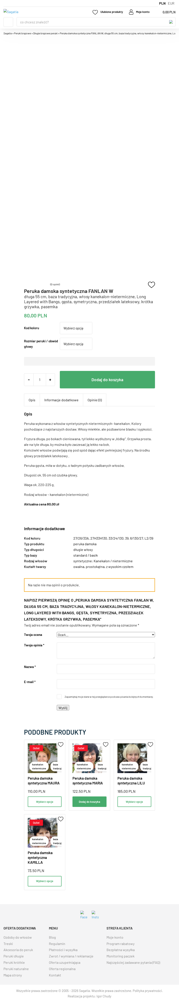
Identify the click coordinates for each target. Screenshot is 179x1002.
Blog (52, 937)
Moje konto (115, 937)
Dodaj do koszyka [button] (89, 801)
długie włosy (83, 549)
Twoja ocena (33, 635)
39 (127, 538)
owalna (78, 566)
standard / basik (85, 555)
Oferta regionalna (62, 969)
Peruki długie (13, 956)
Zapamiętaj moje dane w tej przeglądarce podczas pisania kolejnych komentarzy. (109, 696)
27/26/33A (81, 538)
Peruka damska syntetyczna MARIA (87, 780)
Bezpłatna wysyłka (121, 950)
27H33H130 (98, 538)
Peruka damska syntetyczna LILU (131, 780)
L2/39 (149, 538)
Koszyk (165, 12)
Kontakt (55, 975)
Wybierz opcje (44, 801)
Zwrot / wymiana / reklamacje (71, 956)
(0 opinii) (55, 284)
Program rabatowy (120, 943)
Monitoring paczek (120, 956)
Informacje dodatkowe (61, 400)
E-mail (30, 682)
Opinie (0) (95, 400)
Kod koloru (31, 328)
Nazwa (30, 667)
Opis (32, 400)
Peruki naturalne (16, 969)
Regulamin (57, 943)
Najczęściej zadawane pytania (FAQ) (133, 962)
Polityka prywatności (147, 991)
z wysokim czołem (119, 566)
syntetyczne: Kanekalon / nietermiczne (103, 561)
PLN (162, 3)
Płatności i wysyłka (63, 950)
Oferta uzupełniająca (64, 962)
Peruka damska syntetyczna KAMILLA (40, 857)
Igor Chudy (103, 996)
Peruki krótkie (14, 962)
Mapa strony (12, 975)
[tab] (32, 400)
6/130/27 (136, 538)
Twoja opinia (34, 645)
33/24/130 (116, 538)
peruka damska (84, 544)
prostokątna (95, 566)
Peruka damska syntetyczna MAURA (44, 780)
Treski (8, 943)
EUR (171, 3)
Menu (8, 22)
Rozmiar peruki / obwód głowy (41, 343)
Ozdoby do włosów (17, 937)
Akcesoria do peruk (18, 950)
